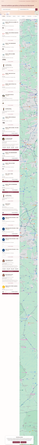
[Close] (32, 436)
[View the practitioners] (10, 28)
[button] (20, 158)
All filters (4, 16)
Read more (13, 145)
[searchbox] (10, 9)
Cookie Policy (29, 440)
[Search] (36, 9)
